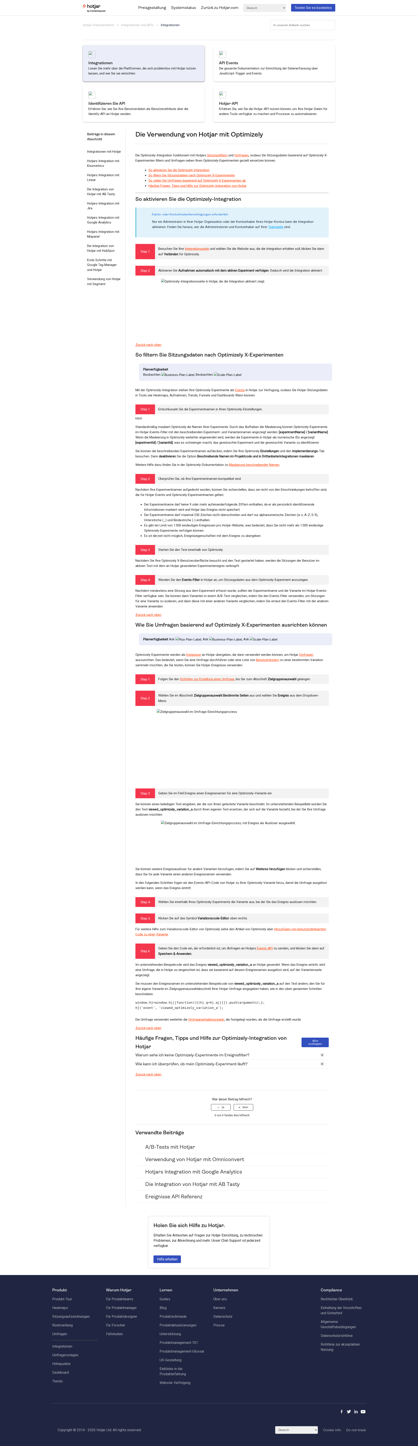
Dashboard (60, 1372)
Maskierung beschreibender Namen (254, 465)
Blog (163, 1308)
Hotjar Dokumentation (98, 25)
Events (240, 390)
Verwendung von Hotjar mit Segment (104, 281)
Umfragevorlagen (65, 1355)
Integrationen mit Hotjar (104, 152)
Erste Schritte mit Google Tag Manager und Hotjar (102, 265)
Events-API (265, 948)
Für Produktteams (119, 1299)
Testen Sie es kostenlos (313, 8)
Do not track (356, 1430)
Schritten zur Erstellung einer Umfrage (207, 679)
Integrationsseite (197, 249)
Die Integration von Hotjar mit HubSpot (101, 248)
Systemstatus (183, 7)
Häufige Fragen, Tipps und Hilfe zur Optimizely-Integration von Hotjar (197, 186)
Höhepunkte (61, 1364)
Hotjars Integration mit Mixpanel (103, 234)
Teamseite (275, 227)
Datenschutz (223, 1316)
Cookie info (332, 1430)
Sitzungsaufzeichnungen (71, 1316)
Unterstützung (170, 1334)
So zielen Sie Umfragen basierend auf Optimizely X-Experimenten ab (197, 181)
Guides (165, 1299)
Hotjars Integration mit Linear (103, 177)
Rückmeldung (62, 1325)
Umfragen (241, 155)
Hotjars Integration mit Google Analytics (103, 220)
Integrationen (170, 25)
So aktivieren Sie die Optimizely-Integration (178, 170)
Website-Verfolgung (175, 1383)
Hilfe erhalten (167, 1259)
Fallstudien (114, 1334)
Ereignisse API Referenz (173, 1197)
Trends (57, 1381)
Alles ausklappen (315, 1042)
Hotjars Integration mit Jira (103, 205)
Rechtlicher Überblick (337, 1299)
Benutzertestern (267, 660)
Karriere (219, 1308)
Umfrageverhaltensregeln (206, 1020)
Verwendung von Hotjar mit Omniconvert (194, 1159)
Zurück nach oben (148, 345)
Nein (245, 1107)
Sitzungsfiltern (217, 155)
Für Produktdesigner (121, 1316)
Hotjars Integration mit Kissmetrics (103, 163)
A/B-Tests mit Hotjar (170, 1147)
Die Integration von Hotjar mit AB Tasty (101, 191)
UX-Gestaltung (171, 1360)
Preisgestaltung (152, 7)
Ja (222, 1107)
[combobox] (302, 25)
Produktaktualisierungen (178, 1325)
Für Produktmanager (121, 1308)
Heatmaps (60, 1308)
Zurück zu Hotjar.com (219, 7)
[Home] (94, 11)
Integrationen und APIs (137, 25)
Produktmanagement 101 (179, 1343)
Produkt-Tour (62, 1299)
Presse (219, 1325)
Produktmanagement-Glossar (182, 1351)
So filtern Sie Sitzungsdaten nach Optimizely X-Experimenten (191, 175)
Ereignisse (193, 655)
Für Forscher (115, 1325)
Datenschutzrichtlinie (337, 1336)
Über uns (220, 1299)
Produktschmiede (173, 1316)
